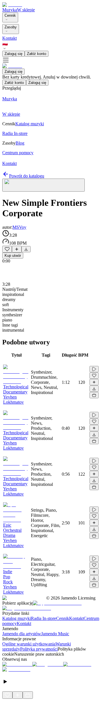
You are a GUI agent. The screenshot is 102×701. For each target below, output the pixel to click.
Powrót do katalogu (26, 175)
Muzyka (9, 9)
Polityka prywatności (39, 649)
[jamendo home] (12, 4)
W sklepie (26, 9)
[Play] (43, 185)
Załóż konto (36, 54)
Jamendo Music (55, 633)
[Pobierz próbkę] (26, 249)
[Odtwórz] (94, 369)
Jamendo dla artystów (21, 633)
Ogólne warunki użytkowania (29, 643)
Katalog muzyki (16, 618)
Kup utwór (13, 255)
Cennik (10, 15)
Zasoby (11, 27)
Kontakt (9, 38)
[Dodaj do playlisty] (17, 249)
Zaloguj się (13, 54)
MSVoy (19, 227)
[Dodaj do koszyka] (94, 395)
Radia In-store (43, 618)
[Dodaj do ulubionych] (7, 249)
